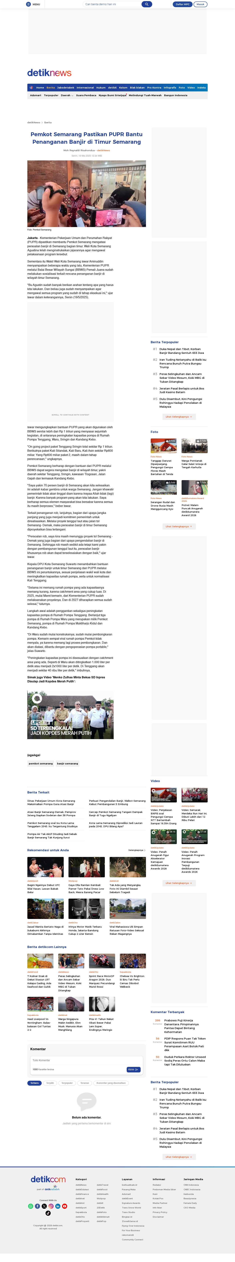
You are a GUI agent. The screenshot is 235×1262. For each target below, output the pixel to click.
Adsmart (35, 95)
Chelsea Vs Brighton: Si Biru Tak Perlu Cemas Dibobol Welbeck (132, 981)
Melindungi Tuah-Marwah (145, 95)
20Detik (101, 1207)
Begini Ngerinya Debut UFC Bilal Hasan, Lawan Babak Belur (43, 889)
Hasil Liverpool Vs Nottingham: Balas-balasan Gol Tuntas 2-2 (39, 1024)
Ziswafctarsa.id (130, 1221)
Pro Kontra (154, 87)
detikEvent (127, 1198)
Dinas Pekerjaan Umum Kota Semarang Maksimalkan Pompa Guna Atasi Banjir (51, 802)
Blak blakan (137, 87)
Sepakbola (81, 1212)
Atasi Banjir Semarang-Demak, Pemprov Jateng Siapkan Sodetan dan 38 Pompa (51, 813)
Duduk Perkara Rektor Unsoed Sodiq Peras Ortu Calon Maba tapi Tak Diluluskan (185, 1060)
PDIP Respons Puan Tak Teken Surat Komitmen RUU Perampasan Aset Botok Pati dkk (185, 1044)
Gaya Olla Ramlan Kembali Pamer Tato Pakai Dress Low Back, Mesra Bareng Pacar (86, 889)
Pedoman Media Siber (164, 1189)
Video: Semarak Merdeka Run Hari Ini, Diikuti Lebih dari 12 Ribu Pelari (194, 815)
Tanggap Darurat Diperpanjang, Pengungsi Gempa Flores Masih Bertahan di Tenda (162, 467)
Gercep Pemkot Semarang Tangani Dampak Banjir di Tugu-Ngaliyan (115, 813)
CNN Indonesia (191, 1185)
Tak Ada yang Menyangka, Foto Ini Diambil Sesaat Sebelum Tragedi (125, 889)
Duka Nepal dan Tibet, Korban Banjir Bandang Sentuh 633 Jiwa (182, 351)
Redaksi (157, 1185)
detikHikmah (103, 1217)
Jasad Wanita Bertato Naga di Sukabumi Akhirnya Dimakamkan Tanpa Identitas (45, 930)
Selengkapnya (136, 850)
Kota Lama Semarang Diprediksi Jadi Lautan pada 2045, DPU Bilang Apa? (115, 825)
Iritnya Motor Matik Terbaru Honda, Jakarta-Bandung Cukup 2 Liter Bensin (85, 930)
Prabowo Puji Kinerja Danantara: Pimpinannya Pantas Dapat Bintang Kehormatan (181, 1026)
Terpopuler (51, 95)
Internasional (85, 87)
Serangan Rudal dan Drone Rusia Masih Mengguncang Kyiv (163, 505)
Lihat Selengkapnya (177, 416)
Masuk (200, 4)
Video (191, 87)
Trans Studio (128, 1212)
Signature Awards (131, 1203)
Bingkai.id (127, 1217)
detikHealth (103, 1194)
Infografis (170, 87)
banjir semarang (67, 763)
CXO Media (189, 1207)
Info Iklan (157, 1207)
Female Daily (190, 1203)
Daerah (66, 95)
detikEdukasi (82, 1189)
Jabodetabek (65, 87)
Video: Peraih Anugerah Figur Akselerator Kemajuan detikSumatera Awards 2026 (160, 860)
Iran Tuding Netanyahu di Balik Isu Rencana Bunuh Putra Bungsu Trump (183, 363)
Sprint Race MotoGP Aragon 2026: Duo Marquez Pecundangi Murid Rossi (102, 981)
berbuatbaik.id (129, 1185)
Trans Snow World (131, 1207)
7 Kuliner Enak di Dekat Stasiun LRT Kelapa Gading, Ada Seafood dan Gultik (39, 981)
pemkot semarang (41, 763)
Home (40, 87)
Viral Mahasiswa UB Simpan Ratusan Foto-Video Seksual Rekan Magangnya (127, 930)
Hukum (101, 87)
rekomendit (128, 1235)
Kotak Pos (158, 1198)
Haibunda (189, 1194)
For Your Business (131, 1230)
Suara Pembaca (86, 95)
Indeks (201, 87)
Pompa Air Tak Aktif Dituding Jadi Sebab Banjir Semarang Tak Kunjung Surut (52, 836)
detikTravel (102, 1185)
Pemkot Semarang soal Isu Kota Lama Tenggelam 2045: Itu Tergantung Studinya (52, 825)
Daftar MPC (182, 4)
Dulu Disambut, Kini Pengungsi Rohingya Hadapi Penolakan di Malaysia (181, 402)
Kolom (123, 87)
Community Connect (132, 1239)
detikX (112, 87)
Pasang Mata (128, 1189)
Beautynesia (190, 1198)
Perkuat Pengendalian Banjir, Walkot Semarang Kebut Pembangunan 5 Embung (117, 802)
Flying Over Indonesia (133, 1226)
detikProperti (82, 1221)
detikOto (80, 1217)
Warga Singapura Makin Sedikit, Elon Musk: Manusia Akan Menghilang (70, 1024)
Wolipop (101, 1198)
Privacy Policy (160, 1212)
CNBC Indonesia (192, 1189)
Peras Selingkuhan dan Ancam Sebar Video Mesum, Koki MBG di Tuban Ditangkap (69, 983)
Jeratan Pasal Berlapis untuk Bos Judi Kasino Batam (182, 390)
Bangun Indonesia (175, 95)
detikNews (33, 122)
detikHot (80, 1203)
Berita (51, 87)
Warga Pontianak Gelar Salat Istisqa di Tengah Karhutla (194, 464)
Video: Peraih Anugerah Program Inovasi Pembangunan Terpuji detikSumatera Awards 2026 (193, 861)
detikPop (101, 1221)
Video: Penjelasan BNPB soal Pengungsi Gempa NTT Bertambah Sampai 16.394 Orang (163, 816)
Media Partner (160, 1203)
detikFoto (102, 1212)
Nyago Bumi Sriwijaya (112, 95)
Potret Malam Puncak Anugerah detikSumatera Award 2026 (192, 510)
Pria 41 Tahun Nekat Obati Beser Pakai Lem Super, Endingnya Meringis (101, 1024)
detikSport (81, 1207)
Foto (182, 87)
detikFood (102, 1189)
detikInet (80, 1198)
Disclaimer (158, 1217)
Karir (155, 1194)
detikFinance (82, 1194)
